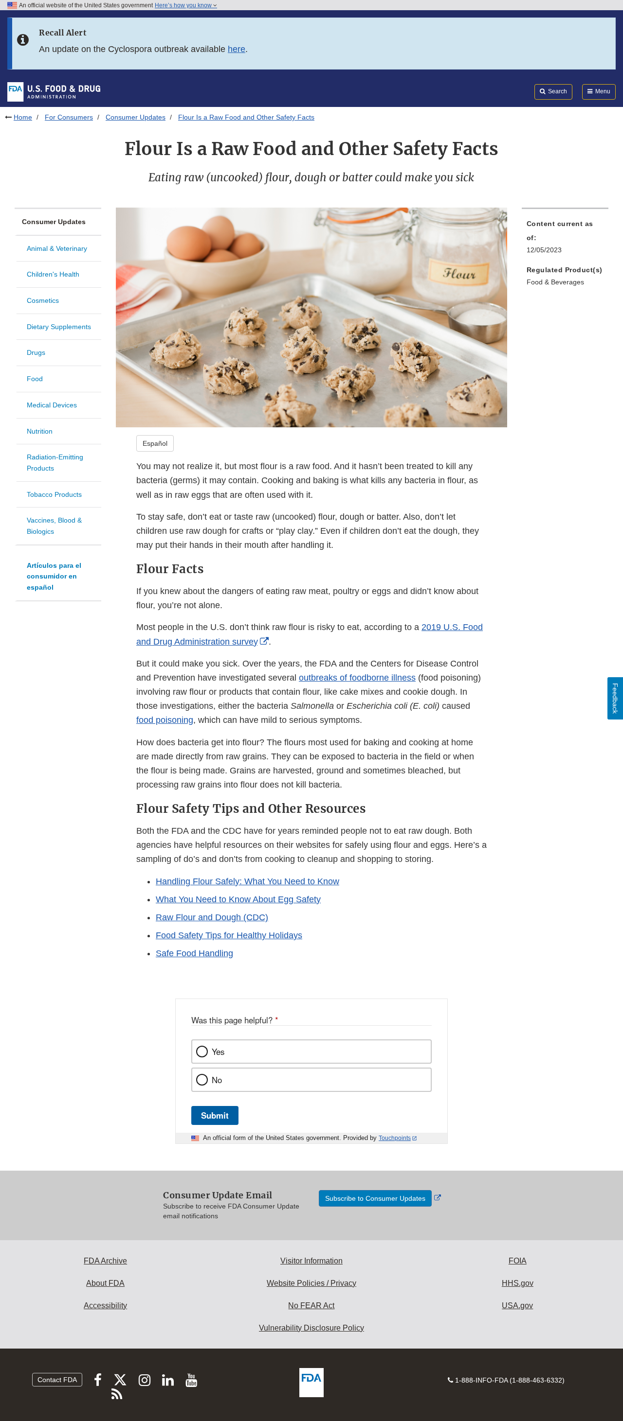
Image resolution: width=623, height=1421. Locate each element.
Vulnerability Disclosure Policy (311, 1328)
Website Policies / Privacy (311, 1283)
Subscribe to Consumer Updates (375, 1198)
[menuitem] (565, 239)
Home (23, 117)
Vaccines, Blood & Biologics (54, 525)
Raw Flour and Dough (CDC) (212, 917)
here (236, 49)
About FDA (105, 1283)
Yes (218, 1051)
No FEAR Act (311, 1305)
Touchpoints (395, 1138)
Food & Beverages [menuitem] (555, 282)
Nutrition (40, 431)
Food (35, 379)
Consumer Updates (135, 117)
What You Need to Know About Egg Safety (238, 899)
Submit (215, 1115)
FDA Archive (105, 1261)
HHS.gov (517, 1283)
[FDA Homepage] (53, 91)
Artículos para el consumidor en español (54, 576)
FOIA (518, 1261)
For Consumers (69, 117)
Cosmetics (43, 300)
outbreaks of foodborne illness (357, 678)
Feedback (615, 698)
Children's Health (53, 274)
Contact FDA (57, 1380)
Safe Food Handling (194, 953)
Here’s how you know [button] (184, 5)
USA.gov (517, 1305)
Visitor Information (311, 1261)
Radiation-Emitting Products (55, 462)
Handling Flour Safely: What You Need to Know (247, 881)
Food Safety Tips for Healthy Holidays (229, 935)
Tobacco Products (54, 494)
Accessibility (105, 1305)
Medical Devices (52, 405)
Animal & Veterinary (57, 248)
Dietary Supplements (59, 327)
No (217, 1080)
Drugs (36, 352)
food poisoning (164, 720)
